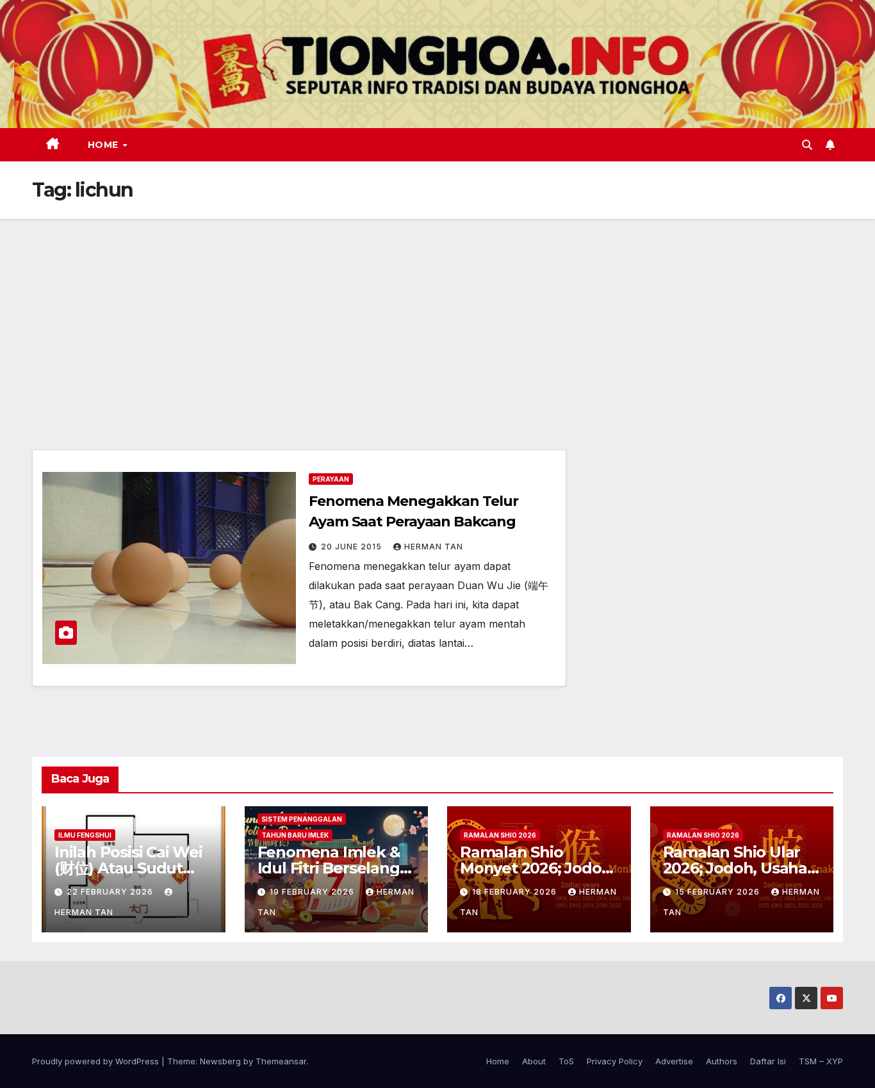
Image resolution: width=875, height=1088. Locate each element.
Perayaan (331, 479)
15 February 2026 (718, 892)
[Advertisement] (437, 315)
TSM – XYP (821, 1061)
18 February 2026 (515, 892)
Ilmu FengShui (84, 835)
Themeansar (281, 1061)
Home (105, 144)
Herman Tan (433, 546)
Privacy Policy (614, 1061)
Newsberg (220, 1061)
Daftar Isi (768, 1061)
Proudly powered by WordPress (96, 1061)
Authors (721, 1061)
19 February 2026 (313, 892)
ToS (566, 1061)
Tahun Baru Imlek (295, 835)
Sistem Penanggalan (301, 819)
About (534, 1061)
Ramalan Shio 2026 (500, 835)
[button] (807, 144)
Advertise (674, 1061)
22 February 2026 (111, 892)
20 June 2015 (352, 546)
